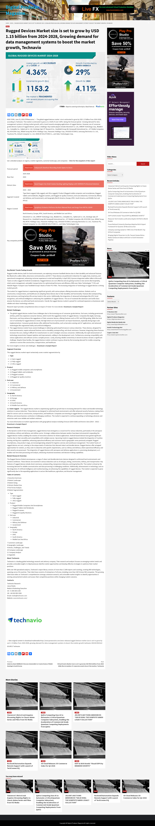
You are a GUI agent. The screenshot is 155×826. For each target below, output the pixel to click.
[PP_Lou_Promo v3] (59, 246)
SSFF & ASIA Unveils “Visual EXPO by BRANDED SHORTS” (89, 764)
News (7, 26)
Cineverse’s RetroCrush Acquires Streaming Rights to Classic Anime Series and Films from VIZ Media (21, 717)
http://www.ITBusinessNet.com (116, 314)
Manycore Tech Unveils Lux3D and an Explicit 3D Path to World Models (128, 220)
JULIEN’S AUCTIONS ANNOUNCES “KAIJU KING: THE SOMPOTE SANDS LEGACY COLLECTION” (89, 717)
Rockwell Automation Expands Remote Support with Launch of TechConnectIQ (20, 765)
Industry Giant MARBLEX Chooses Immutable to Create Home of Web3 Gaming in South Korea (30, 664)
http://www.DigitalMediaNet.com (117, 324)
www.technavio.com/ (20, 598)
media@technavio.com (19, 596)
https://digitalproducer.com (115, 319)
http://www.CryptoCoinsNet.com (117, 335)
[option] (128, 272)
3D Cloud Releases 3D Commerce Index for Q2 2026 (54, 764)
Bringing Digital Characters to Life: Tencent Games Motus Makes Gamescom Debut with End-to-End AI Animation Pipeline (126, 237)
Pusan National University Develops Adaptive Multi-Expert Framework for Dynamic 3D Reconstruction (127, 225)
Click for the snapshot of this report (82, 161)
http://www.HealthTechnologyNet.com (119, 329)
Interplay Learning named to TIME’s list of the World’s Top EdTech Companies (126, 231)
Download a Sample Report (73, 307)
